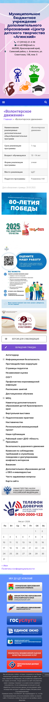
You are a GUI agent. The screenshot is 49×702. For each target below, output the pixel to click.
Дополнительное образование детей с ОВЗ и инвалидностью (25, 470)
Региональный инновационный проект (22, 428)
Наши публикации (15, 434)
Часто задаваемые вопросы (21, 476)
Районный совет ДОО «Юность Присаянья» (22, 440)
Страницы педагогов (17, 368)
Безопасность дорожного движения (25, 446)
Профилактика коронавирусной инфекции (22, 383)
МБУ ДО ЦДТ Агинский (20, 578)
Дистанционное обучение (19, 393)
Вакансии (11, 464)
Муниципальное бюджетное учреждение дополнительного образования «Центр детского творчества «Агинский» (24, 25)
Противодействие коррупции (21, 364)
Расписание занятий (16, 389)
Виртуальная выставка (18, 413)
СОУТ (9, 377)
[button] (3, 102)
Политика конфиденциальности (18, 568)
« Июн (5, 565)
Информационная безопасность (22, 359)
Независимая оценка (17, 372)
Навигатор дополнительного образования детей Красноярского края (24, 405)
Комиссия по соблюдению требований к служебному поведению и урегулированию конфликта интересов (22, 455)
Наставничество (14, 422)
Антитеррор (12, 355)
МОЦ (8, 398)
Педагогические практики (20, 417)
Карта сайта (12, 481)
